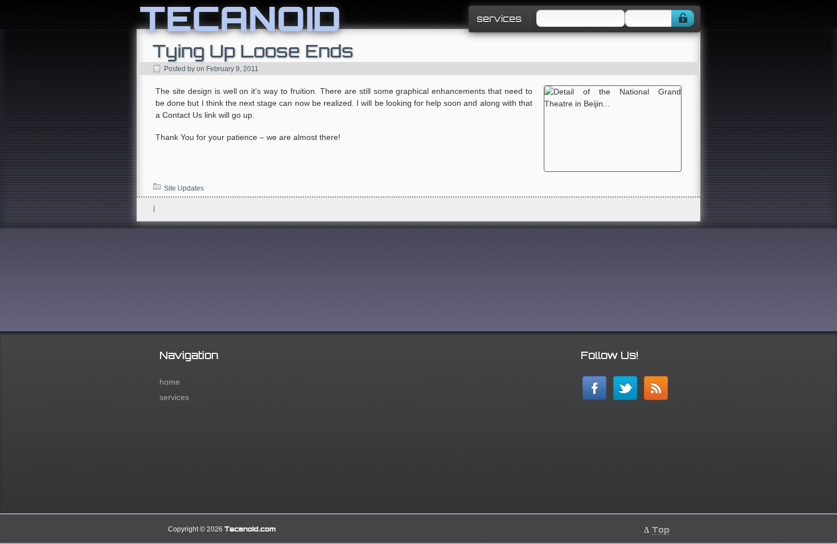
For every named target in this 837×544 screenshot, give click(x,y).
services (499, 18)
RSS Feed (656, 388)
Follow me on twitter (625, 388)
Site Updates (184, 188)
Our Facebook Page (594, 388)
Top (660, 529)
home (169, 381)
